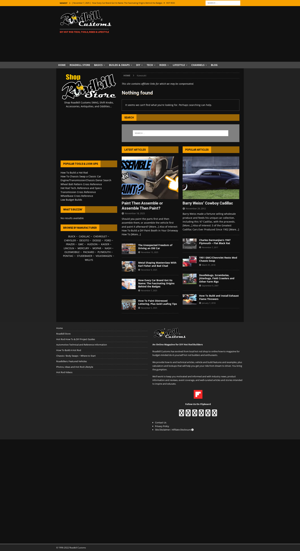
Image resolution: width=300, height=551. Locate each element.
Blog (214, 65)
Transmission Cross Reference (78, 192)
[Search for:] (223, 2)
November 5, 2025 (149, 308)
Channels (198, 65)
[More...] (136, 234)
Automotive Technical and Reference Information (81, 344)
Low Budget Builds (71, 199)
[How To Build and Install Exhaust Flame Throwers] (190, 299)
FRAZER (70, 244)
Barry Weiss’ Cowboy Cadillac (208, 203)
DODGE (97, 240)
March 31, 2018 (208, 265)
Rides (162, 65)
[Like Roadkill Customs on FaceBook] (181, 414)
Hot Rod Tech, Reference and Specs (81, 188)
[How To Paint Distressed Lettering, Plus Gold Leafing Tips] (129, 304)
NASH (108, 248)
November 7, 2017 (210, 247)
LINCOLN (69, 248)
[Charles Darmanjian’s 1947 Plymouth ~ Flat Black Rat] (190, 244)
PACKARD (88, 252)
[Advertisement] (180, 34)
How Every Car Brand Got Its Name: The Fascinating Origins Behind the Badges (156, 283)
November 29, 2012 (196, 208)
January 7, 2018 (208, 303)
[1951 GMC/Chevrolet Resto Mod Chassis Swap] (190, 261)
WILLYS (89, 260)
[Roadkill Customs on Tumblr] (201, 414)
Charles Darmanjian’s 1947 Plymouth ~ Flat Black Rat (215, 241)
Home (62, 65)
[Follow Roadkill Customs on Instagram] (188, 414)
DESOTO (84, 240)
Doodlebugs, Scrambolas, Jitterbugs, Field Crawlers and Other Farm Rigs (216, 278)
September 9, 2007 (210, 285)
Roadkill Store (80, 65)
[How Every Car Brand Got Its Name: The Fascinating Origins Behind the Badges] (129, 284)
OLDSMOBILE (72, 252)
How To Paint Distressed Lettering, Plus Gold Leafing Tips (157, 302)
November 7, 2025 (149, 290)
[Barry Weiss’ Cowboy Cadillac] (211, 177)
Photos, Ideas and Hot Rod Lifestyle (74, 366)
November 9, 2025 (149, 269)
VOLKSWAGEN (104, 256)
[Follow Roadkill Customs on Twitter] (207, 414)
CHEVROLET (100, 236)
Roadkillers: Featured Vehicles (71, 361)
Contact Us (160, 422)
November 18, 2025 (135, 213)
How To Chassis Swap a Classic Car (81, 176)
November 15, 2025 (149, 252)
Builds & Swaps (119, 65)
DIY (138, 65)
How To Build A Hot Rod (68, 350)
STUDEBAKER (84, 256)
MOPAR (97, 248)
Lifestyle (179, 65)
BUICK (71, 236)
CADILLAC (84, 236)
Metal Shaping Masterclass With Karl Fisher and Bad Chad (157, 264)
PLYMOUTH (104, 252)
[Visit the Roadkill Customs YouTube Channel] (214, 414)
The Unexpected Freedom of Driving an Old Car (155, 246)
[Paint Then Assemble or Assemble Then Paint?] (150, 177)
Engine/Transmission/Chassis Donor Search (86, 180)
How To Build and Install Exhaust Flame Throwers (219, 297)
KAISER (105, 244)
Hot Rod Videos (64, 372)
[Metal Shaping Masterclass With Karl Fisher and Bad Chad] (129, 266)
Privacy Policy (162, 426)
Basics (98, 65)
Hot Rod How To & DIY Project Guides (75, 339)
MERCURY (83, 248)
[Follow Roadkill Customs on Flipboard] (198, 396)
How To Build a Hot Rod (74, 172)
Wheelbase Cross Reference (77, 196)
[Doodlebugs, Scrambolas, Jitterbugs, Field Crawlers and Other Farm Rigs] (190, 279)
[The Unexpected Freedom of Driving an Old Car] (129, 249)
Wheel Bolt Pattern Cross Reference (81, 184)
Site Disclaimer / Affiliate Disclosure (173, 429)
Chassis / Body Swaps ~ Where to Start (76, 355)
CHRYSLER (70, 240)
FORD (108, 240)
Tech (150, 65)
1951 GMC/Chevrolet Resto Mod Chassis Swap (218, 259)
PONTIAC (68, 256)
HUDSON (92, 244)
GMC (81, 244)
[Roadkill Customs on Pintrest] (194, 414)
